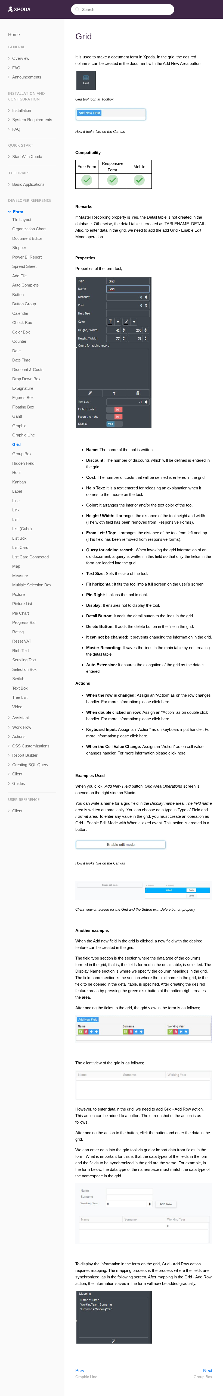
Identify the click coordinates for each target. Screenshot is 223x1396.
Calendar (20, 313)
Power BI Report (27, 257)
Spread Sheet (24, 266)
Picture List (22, 603)
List (15, 519)
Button (18, 294)
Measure (20, 575)
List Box (19, 538)
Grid (16, 444)
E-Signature (22, 388)
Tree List (19, 697)
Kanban (19, 482)
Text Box (20, 688)
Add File (19, 275)
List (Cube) (22, 528)
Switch (18, 678)
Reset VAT (21, 641)
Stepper (19, 247)
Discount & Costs (28, 369)
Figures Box (23, 397)
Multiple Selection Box (31, 585)
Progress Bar (24, 622)
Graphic (19, 425)
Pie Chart (20, 613)
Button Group (24, 303)
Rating (18, 632)
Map (16, 566)
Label (17, 491)
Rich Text (20, 650)
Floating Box (23, 407)
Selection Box (24, 669)
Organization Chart (29, 229)
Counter (19, 341)
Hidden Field (23, 463)
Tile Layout (21, 219)
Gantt (17, 416)
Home (14, 34)
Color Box (21, 332)
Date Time (21, 360)
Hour (16, 472)
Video (17, 707)
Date (16, 350)
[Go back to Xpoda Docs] (19, 9)
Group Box (22, 453)
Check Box (22, 322)
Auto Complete (25, 285)
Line (16, 500)
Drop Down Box (26, 378)
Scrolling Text (24, 660)
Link (16, 510)
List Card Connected (30, 557)
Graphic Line (23, 435)
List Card (20, 547)
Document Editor (27, 238)
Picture (18, 594)
